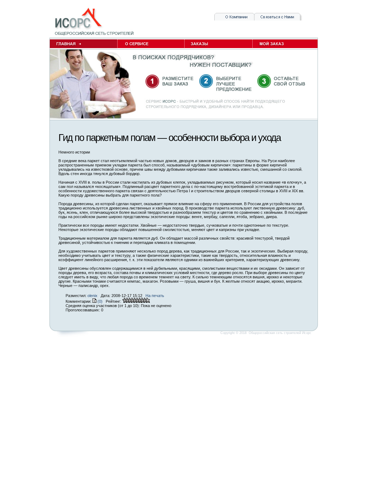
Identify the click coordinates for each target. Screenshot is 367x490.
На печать (155, 295)
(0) (99, 301)
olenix (92, 295)
